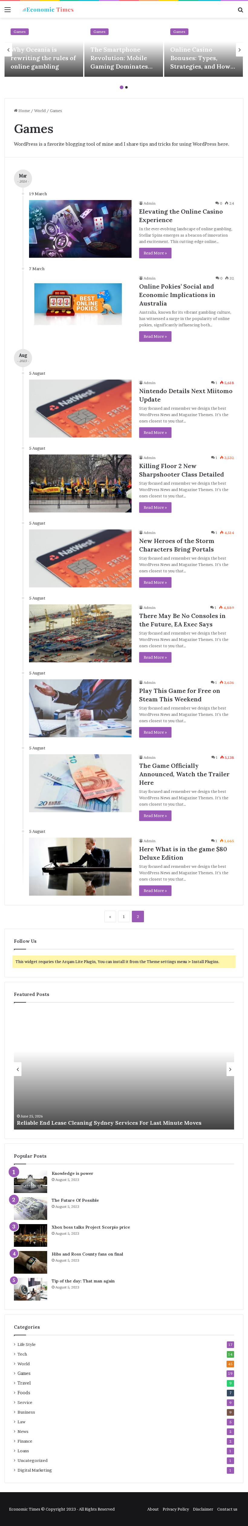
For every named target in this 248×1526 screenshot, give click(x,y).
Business (26, 1412)
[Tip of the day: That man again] (30, 1289)
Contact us (227, 1509)
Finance (25, 1441)
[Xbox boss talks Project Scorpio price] (30, 1235)
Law (21, 1421)
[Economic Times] (48, 9)
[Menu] (8, 11)
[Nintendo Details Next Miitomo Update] (80, 408)
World (40, 110)
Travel (24, 1383)
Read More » (155, 253)
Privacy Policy (176, 1509)
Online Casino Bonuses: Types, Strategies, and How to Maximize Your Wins (200, 66)
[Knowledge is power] (30, 1181)
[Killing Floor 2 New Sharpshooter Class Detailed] (80, 483)
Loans (23, 1450)
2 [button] (126, 87)
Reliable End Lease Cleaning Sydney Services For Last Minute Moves (109, 1122)
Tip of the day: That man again (83, 1281)
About (153, 1509)
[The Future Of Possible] (30, 1208)
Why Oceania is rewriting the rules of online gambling (43, 58)
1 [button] (121, 87)
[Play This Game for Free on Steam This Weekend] (80, 708)
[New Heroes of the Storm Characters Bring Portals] (80, 558)
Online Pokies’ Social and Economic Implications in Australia (177, 295)
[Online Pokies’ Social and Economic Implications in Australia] (80, 304)
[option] (44, 49)
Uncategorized (32, 1460)
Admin (149, 203)
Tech (22, 1354)
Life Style (27, 1344)
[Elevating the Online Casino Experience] (80, 228)
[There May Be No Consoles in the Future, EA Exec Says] (80, 633)
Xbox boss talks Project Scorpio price (91, 1227)
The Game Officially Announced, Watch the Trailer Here (184, 774)
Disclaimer (203, 1509)
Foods (24, 1392)
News (23, 1431)
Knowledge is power (72, 1173)
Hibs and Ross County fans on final (87, 1254)
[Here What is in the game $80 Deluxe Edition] (80, 866)
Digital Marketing (35, 1470)
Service (25, 1402)
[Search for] (240, 11)
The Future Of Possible (75, 1200)
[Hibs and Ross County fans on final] (30, 1262)
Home (24, 110)
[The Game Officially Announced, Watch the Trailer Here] (80, 783)
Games (20, 31)
